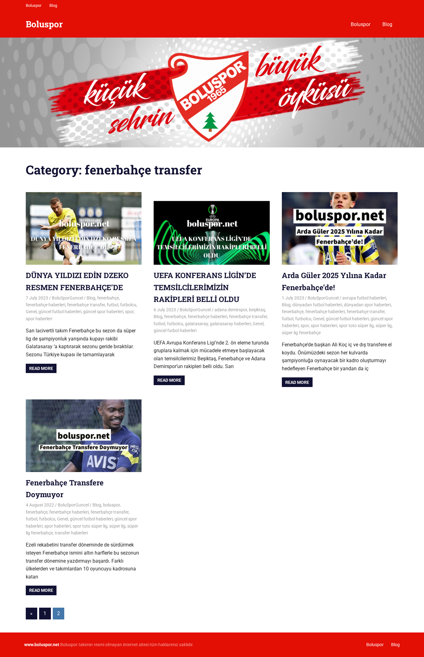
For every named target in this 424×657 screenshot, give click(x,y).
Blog (53, 5)
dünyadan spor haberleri (367, 304)
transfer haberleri (71, 532)
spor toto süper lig (356, 325)
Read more (41, 368)
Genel (31, 311)
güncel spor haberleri (103, 311)
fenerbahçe (108, 297)
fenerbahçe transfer (86, 304)
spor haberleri (39, 318)
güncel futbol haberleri (59, 311)
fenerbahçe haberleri (45, 304)
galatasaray (196, 323)
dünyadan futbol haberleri (317, 304)
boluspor (111, 504)
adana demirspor (230, 309)
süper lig (384, 325)
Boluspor (33, 5)
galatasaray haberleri (230, 323)
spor (129, 311)
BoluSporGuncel (67, 297)
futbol (112, 304)
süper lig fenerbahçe (301, 332)
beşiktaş (257, 309)
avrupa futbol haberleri (364, 297)
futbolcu (128, 304)
